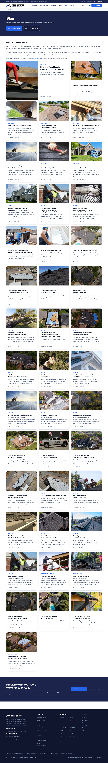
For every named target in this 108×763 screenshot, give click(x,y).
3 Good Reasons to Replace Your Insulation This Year (82, 416)
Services (34, 5)
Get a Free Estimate (14, 28)
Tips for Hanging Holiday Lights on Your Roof (49, 617)
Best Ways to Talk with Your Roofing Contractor (16, 577)
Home (7, 9)
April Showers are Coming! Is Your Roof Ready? (49, 416)
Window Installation (41, 746)
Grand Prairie (62, 727)
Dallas (71, 717)
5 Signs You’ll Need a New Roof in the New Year (49, 456)
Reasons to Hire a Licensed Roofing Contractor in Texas (17, 657)
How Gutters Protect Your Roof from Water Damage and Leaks (83, 376)
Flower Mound (73, 721)
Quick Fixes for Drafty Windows (51, 250)
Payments (84, 728)
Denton (61, 721)
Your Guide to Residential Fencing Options (49, 376)
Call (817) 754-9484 (31, 28)
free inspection (36, 59)
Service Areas (44, 5)
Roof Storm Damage (42, 740)
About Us (84, 717)
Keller (71, 733)
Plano (71, 740)
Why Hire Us (85, 720)
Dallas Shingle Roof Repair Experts (19, 125)
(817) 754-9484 (98, 1)
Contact (72, 5)
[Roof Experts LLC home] (15, 5)
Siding (38, 743)
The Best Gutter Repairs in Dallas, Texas (86, 125)
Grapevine (72, 727)
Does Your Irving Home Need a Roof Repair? (48, 167)
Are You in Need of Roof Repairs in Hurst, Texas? (48, 126)
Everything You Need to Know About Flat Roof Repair (52, 68)
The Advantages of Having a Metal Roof (53, 495)
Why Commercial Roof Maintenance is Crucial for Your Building (20, 416)
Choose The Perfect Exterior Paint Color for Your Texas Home (18, 209)
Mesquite (72, 737)
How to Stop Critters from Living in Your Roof (48, 537)
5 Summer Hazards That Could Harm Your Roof (48, 291)
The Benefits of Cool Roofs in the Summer (79, 291)
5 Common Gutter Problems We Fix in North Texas (17, 456)
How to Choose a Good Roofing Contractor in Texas (17, 617)
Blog (66, 5)
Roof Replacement (41, 738)
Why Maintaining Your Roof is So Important (80, 496)
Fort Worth (62, 724)
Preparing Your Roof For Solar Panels (85, 250)
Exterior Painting (41, 720)
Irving (60, 733)
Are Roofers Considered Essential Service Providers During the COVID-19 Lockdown (51, 334)
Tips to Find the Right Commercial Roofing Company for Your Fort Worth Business (83, 210)
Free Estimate (96, 5)
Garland (72, 724)
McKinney (61, 737)
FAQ (83, 730)
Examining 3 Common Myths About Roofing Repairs (17, 496)
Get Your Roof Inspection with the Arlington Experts (81, 167)
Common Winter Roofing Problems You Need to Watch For (83, 456)
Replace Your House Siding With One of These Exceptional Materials (20, 251)
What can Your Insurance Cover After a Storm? (81, 577)
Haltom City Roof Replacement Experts (85, 85)
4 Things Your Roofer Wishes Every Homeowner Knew (82, 333)
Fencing (39, 723)
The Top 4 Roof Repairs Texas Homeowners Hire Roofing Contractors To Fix (49, 210)
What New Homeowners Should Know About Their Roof (18, 376)
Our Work (53, 5)
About (60, 5)
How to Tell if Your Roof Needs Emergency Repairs (17, 333)
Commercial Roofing (41, 717)
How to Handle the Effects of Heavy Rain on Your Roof (81, 617)
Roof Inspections (41, 733)
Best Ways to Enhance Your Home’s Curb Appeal (49, 577)
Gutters (38, 725)
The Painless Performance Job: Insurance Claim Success (18, 291)
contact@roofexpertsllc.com (13, 736)
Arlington (61, 717)
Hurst (71, 730)
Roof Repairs (40, 735)
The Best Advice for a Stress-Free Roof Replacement (17, 537)
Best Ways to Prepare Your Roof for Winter (80, 537)
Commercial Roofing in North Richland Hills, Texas (17, 167)
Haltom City (62, 730)
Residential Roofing (41, 730)
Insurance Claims (41, 728)
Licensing (84, 725)
